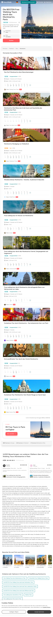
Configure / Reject (13, 612)
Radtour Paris (28, 594)
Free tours (5, 48)
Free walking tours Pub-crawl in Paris (12, 599)
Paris (17, 48)
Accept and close (39, 612)
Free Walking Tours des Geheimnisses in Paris (14, 578)
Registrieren (48, 2)
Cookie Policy (46, 607)
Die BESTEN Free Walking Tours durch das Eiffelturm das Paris (18, 590)
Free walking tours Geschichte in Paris (12, 594)
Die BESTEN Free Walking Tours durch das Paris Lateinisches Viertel (20, 586)
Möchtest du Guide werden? (28, 2)
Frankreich (11, 48)
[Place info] (19, 22)
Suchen (11, 40)
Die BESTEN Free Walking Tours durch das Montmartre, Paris (18, 582)
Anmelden (41, 2)
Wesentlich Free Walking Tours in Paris (38, 578)
